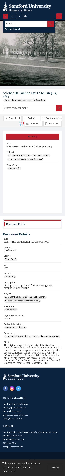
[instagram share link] (12, 388)
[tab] (32, 136)
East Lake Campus (40, 155)
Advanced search (12, 29)
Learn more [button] (9, 471)
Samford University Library (15, 404)
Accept (55, 467)
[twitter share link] (18, 388)
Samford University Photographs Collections (25, 100)
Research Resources (12, 411)
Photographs (14, 168)
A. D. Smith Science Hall (19, 155)
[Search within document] (59, 108)
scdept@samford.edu (13, 447)
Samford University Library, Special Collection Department (32, 336)
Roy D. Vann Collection (15, 327)
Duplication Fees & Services (15, 415)
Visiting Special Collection (14, 407)
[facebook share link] (5, 388)
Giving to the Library (12, 418)
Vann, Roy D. (11, 259)
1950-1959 (10, 276)
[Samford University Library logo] (27, 7)
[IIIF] (21, 123)
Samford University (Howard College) (25, 159)
